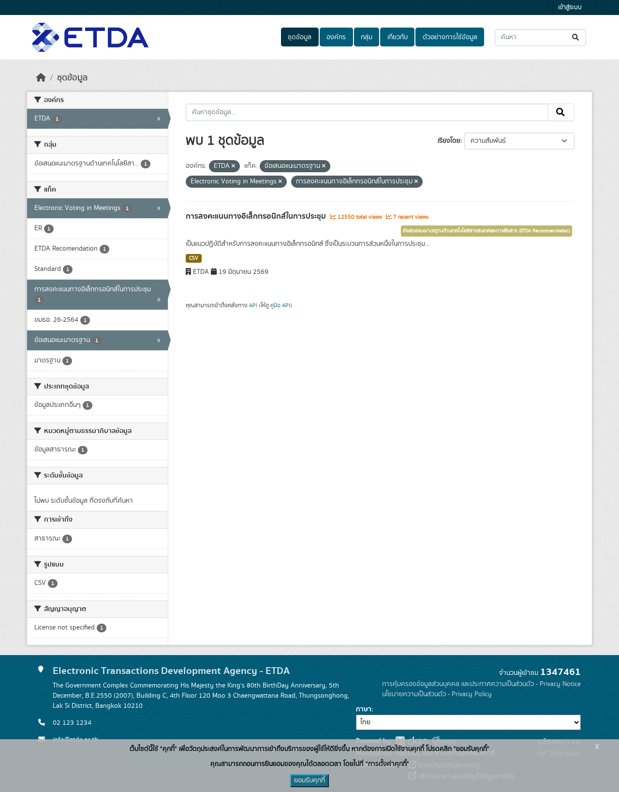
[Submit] (576, 37)
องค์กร (336, 37)
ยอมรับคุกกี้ (309, 780)
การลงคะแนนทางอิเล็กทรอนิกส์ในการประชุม (257, 216)
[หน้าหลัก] (41, 78)
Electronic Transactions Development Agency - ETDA (171, 671)
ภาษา (363, 709)
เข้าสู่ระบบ (570, 7)
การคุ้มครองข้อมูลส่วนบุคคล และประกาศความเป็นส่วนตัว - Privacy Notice (481, 684)
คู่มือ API (280, 305)
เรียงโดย (449, 141)
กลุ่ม (366, 37)
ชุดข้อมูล (299, 37)
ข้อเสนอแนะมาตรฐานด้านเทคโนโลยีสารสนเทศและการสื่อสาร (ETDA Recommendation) (486, 230)
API (253, 305)
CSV (193, 258)
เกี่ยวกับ (397, 37)
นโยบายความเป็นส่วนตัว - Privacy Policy (437, 694)
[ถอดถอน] (233, 166)
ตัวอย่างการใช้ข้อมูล (450, 37)
